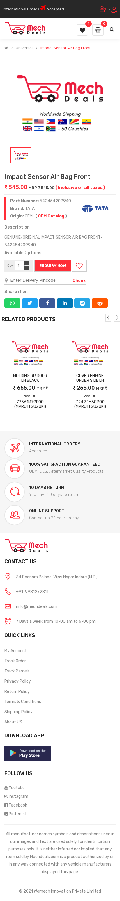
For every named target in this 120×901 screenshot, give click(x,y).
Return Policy (17, 691)
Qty (10, 265)
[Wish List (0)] (82, 30)
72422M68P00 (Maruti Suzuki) (90, 404)
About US (13, 722)
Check (79, 280)
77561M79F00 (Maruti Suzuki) (30, 404)
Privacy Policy (17, 681)
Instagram (18, 796)
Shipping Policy (18, 711)
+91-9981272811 (32, 591)
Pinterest (18, 813)
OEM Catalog (51, 216)
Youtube (17, 787)
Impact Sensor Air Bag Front (65, 48)
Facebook (18, 805)
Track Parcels (17, 671)
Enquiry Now (52, 265)
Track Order (15, 661)
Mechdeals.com (44, 856)
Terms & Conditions (22, 701)
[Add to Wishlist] (79, 266)
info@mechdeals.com (36, 606)
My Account (15, 650)
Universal (24, 48)
